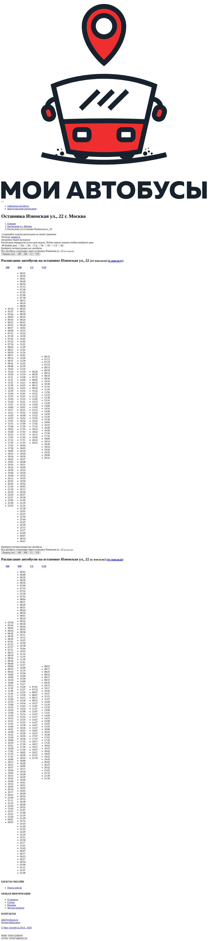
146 (19, 254)
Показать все (8, 254)
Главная (11, 223)
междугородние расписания (21, 208)
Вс (62, 245)
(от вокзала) (114, 559)
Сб (55, 245)
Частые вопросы (15, 908)
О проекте (12, 899)
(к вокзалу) (115, 260)
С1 (31, 254)
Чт (42, 245)
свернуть (15, 237)
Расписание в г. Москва (19, 226)
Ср (35, 245)
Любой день (10, 245)
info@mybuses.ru (9, 920)
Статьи (11, 902)
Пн (22, 245)
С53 (37, 254)
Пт (49, 245)
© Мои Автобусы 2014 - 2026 (16, 927)
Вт (29, 245)
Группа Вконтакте (10, 922)
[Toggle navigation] (2, 201)
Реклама (11, 905)
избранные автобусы (18, 206)
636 (25, 254)
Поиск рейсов (14, 887)
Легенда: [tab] (10, 237)
